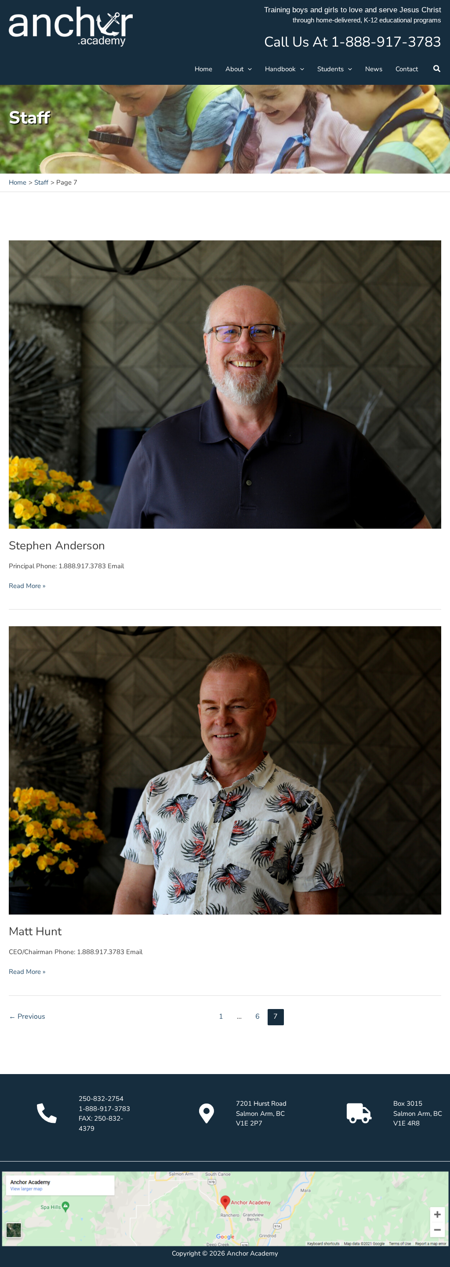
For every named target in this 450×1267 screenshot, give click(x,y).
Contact (407, 69)
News (373, 69)
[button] (247, 69)
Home (203, 69)
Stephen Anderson (57, 545)
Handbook (280, 69)
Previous (27, 1016)
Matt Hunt (35, 931)
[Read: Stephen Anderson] (225, 383)
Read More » (27, 585)
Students (330, 69)
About (234, 69)
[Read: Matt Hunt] (225, 770)
